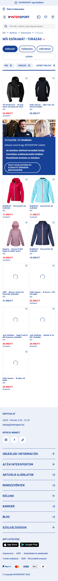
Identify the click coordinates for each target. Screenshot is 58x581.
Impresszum (8, 553)
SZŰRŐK (29, 57)
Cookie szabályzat (10, 559)
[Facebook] (14, 439)
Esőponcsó (45, 49)
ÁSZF (18, 553)
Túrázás (22, 65)
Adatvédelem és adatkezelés (36, 553)
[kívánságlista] (46, 17)
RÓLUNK (8, 496)
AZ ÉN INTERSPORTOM (18, 464)
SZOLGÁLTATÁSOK (15, 527)
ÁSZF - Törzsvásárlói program (34, 559)
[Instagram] (6, 439)
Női (4, 33)
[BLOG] (29, 517)
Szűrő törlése (43, 65)
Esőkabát (10, 49)
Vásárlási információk (20, 454)
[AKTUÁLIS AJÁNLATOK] (29, 475)
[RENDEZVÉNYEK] (29, 485)
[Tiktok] (22, 439)
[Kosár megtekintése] (53, 17)
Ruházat (13, 33)
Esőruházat (26, 33)
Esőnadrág (27, 49)
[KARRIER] (29, 506)
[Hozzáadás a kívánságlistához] (26, 78)
